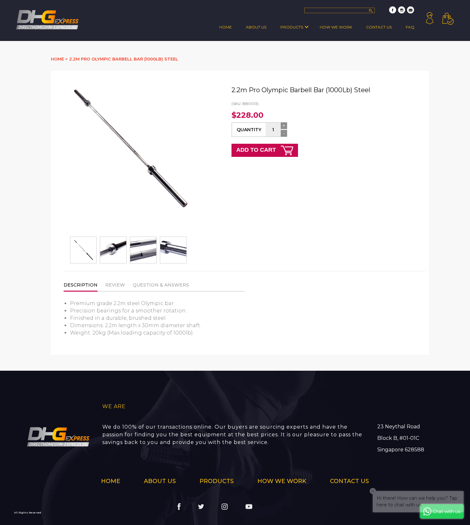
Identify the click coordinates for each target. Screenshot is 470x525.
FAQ (410, 27)
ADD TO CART (257, 150)
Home (225, 27)
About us (160, 481)
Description (81, 285)
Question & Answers (161, 285)
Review (115, 285)
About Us (256, 27)
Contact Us (379, 27)
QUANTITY (249, 130)
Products (291, 27)
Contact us (349, 481)
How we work (336, 27)
